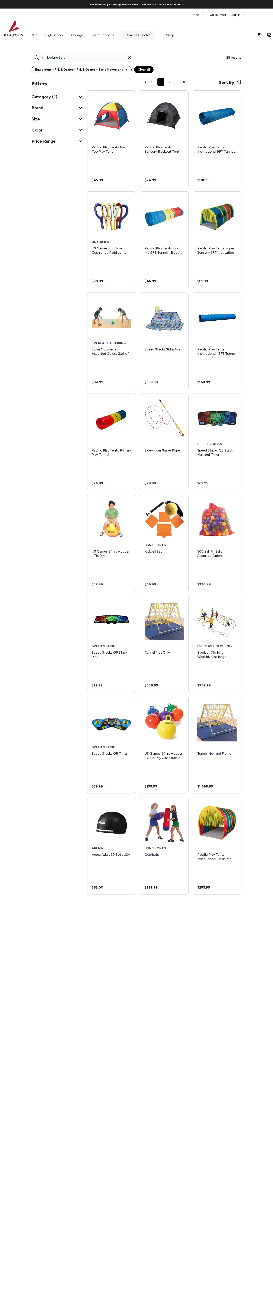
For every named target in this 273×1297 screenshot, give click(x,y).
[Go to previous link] (29, 4)
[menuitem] (199, 13)
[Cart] (268, 35)
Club (34, 35)
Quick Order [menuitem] (218, 15)
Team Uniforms (102, 35)
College (77, 35)
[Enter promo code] (260, 35)
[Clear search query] (129, 57)
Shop (170, 35)
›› (184, 82)
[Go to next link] (243, 4)
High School (54, 35)
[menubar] (219, 13)
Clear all (144, 69)
